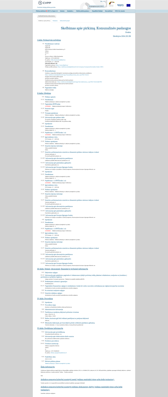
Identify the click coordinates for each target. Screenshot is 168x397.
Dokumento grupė (65, 20)
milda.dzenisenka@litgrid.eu (58, 60)
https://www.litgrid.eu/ (62, 65)
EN (101, 1)
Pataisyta (55, 20)
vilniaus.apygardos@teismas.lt (59, 353)
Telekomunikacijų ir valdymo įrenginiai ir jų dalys (57, 363)
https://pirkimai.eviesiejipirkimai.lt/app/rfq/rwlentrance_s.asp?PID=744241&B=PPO (79, 82)
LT (104, 1)
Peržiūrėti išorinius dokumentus (46, 16)
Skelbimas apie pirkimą (44, 20)
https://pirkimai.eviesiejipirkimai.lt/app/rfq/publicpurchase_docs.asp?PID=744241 (67, 75)
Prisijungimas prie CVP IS (96, 6)
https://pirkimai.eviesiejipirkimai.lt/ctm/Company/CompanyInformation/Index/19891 (80, 67)
